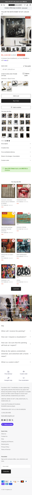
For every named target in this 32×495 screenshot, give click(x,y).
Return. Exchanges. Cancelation (10, 156)
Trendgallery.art (8, 489)
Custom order (5, 160)
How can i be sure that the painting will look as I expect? (14, 344)
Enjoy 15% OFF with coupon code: (14, 1)
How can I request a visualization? (13, 337)
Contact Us (4, 436)
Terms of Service (5, 449)
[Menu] (1, 5)
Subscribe (6, 471)
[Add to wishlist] (13, 186)
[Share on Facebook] (7, 140)
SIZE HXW (4, 66)
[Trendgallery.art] (15, 5)
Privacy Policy (5, 447)
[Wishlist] (24, 5)
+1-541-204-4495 (6, 412)
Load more (16, 288)
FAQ (2, 439)
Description (4, 143)
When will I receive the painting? (13, 331)
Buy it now (16, 101)
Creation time (5, 147)
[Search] (4, 5)
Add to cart (16, 96)
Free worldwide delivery (8, 152)
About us (3, 433)
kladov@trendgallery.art (7, 416)
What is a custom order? (10, 362)
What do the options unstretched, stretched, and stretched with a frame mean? (14, 353)
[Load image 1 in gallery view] (16, 31)
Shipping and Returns (7, 441)
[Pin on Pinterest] (9, 140)
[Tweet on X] (5, 140)
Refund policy (5, 444)
